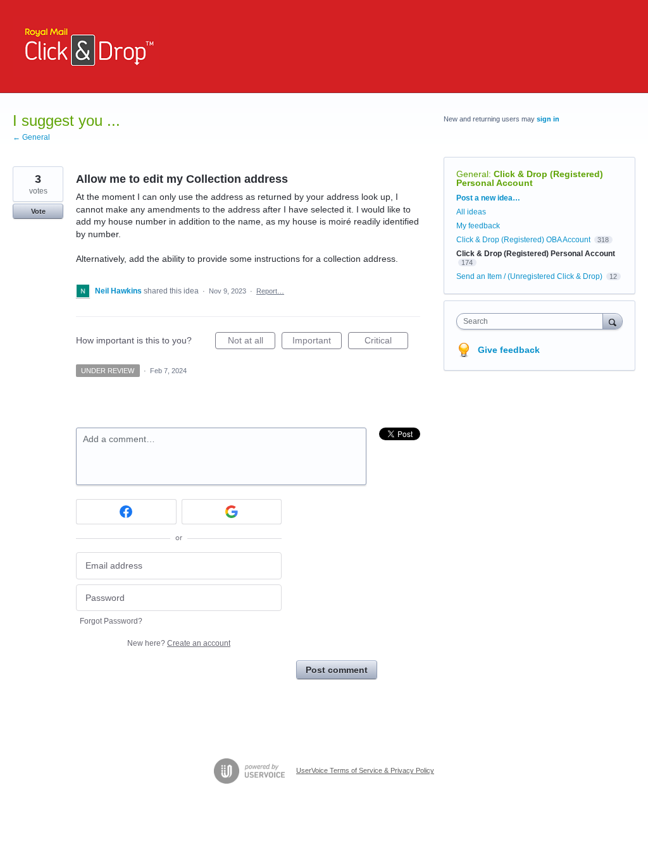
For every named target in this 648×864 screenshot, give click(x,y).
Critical (386, 342)
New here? (178, 643)
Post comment (337, 670)
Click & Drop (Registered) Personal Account (529, 178)
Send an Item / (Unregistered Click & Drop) (529, 276)
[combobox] (532, 321)
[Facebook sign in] (126, 511)
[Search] (612, 321)
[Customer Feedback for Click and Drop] (86, 46)
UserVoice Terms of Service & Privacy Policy (365, 770)
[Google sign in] (232, 511)
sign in (548, 119)
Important (317, 342)
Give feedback (509, 350)
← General (31, 137)
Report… (270, 291)
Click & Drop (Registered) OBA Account (523, 239)
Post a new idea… (488, 198)
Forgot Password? (111, 621)
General (472, 174)
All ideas (471, 211)
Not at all (251, 342)
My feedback (478, 225)
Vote (38, 211)
